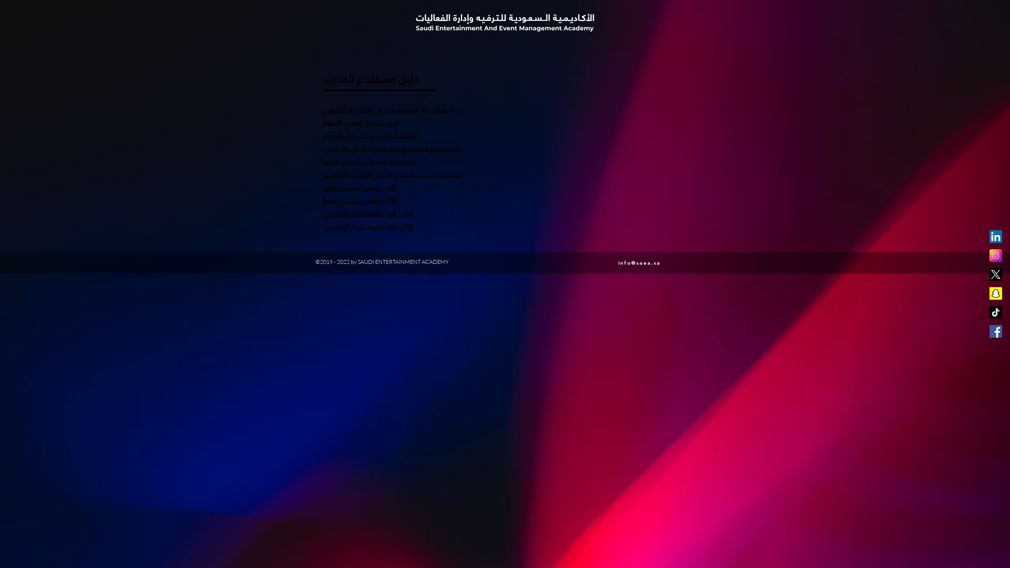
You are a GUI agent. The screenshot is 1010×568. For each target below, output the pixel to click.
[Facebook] (995, 331)
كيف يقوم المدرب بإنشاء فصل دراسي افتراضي (391, 148)
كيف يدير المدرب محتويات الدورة (368, 161)
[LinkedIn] (995, 236)
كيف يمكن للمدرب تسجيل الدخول (371, 135)
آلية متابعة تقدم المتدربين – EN (368, 226)
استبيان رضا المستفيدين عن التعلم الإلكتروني (388, 109)
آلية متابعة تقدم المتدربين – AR (368, 213)
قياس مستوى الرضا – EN (360, 200)
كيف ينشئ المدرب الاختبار (360, 122)
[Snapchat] (995, 293)
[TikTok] (995, 312)
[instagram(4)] (995, 255)
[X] (995, 274)
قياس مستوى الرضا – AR (360, 187)
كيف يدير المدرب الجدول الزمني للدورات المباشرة (393, 174)
